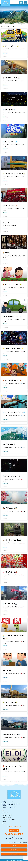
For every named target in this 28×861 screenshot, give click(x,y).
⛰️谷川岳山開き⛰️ (9, 444)
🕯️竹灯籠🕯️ (7, 253)
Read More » (5, 53)
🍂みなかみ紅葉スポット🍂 (12, 380)
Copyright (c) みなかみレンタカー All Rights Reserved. (14, 860)
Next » (19, 782)
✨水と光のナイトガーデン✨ (13, 348)
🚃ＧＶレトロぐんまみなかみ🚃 (14, 173)
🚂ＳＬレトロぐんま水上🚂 (12, 540)
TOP (2, 26)
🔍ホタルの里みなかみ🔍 (11, 476)
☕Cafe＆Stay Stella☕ (11, 78)
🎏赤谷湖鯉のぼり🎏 (10, 508)
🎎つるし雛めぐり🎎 (10, 205)
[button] (25, 2)
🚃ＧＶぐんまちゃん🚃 (11, 46)
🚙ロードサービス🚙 (10, 604)
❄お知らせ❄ (7, 670)
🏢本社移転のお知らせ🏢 (11, 734)
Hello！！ (6, 222)
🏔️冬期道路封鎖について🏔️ (12, 316)
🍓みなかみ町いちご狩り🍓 (12, 284)
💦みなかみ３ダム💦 (10, 141)
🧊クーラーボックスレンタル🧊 (14, 412)
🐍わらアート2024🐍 (10, 702)
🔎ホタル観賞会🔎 (9, 110)
